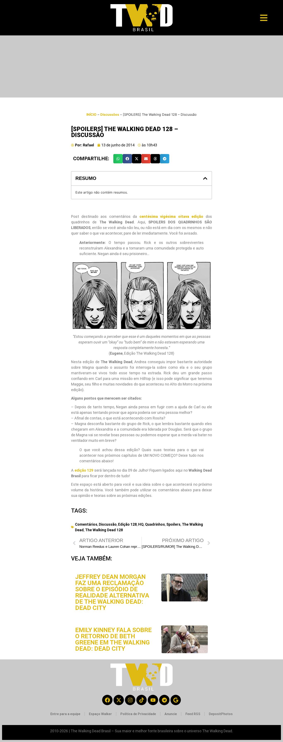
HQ (141, 524)
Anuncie (170, 714)
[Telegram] (164, 700)
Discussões (109, 114)
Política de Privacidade (138, 714)
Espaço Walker (100, 714)
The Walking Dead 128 (104, 530)
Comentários (86, 524)
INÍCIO (91, 114)
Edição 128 (127, 524)
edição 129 (84, 470)
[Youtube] (153, 700)
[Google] (176, 700)
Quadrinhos (155, 524)
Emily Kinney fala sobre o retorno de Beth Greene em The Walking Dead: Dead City (113, 639)
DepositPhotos (221, 714)
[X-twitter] (119, 700)
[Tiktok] (141, 700)
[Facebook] (107, 700)
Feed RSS (192, 714)
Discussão (108, 524)
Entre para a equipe (65, 714)
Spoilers (173, 524)
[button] (118, 158)
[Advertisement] (141, 66)
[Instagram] (130, 700)
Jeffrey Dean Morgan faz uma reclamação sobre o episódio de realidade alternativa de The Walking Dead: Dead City (112, 592)
